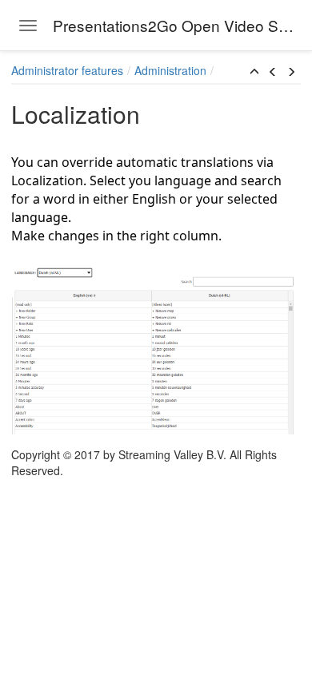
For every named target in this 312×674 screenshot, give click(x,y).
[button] (254, 72)
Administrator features (67, 70)
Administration (170, 70)
